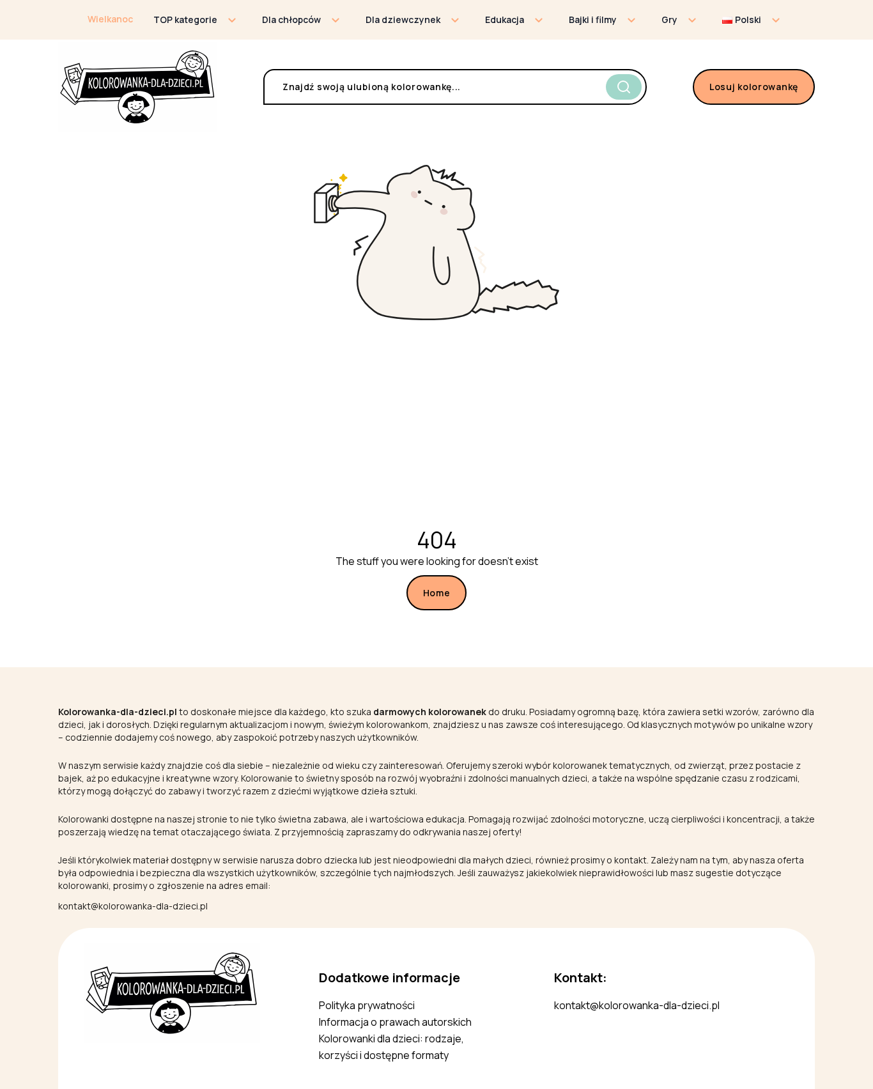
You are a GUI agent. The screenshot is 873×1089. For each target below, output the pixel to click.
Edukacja (504, 19)
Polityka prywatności (367, 1005)
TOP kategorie (185, 19)
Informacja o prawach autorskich (395, 1022)
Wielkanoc (110, 19)
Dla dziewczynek (403, 19)
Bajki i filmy (593, 19)
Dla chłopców (291, 19)
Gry (669, 19)
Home (437, 593)
